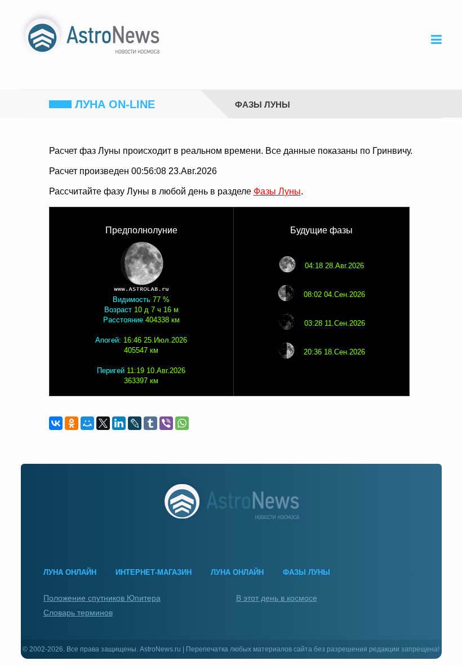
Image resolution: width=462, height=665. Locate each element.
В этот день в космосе (276, 597)
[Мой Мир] (87, 423)
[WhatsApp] (182, 423)
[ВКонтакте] (56, 423)
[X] (103, 423)
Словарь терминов (78, 612)
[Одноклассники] (71, 423)
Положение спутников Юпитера (102, 597)
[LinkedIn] (119, 423)
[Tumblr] (150, 423)
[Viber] (166, 423)
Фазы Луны (262, 104)
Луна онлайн (69, 572)
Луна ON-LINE (115, 104)
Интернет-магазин (153, 572)
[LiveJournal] (134, 423)
